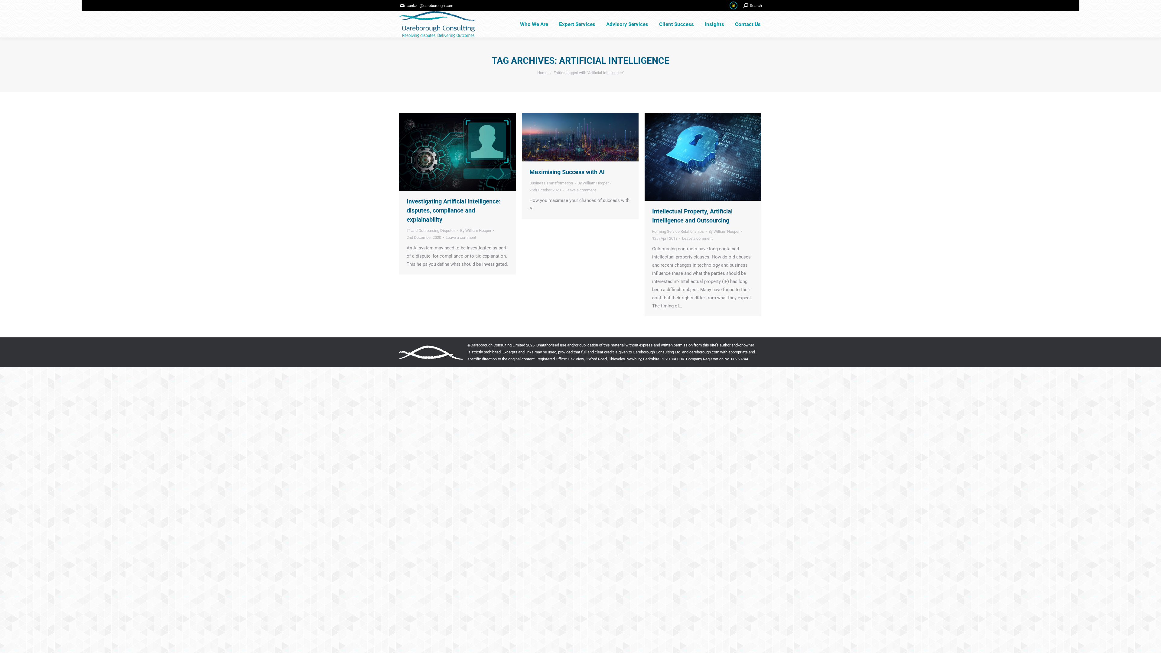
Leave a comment (461, 237)
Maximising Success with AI (567, 172)
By (475, 230)
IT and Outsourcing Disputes (431, 230)
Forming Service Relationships (678, 231)
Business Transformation (551, 183)
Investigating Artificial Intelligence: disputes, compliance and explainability (454, 210)
